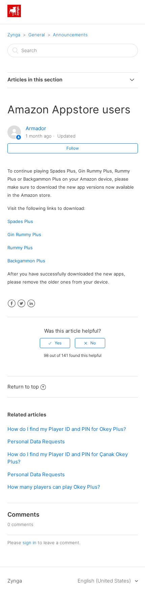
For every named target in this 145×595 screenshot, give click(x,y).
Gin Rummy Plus (24, 234)
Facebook (11, 303)
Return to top (23, 386)
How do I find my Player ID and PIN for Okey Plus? (66, 429)
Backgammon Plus (26, 260)
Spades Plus (20, 221)
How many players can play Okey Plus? (53, 487)
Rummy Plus (20, 247)
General (36, 34)
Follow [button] (72, 148)
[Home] (14, 15)
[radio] (55, 343)
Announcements (70, 34)
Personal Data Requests (36, 441)
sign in (29, 542)
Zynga (13, 34)
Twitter (21, 303)
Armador (36, 128)
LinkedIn (31, 303)
